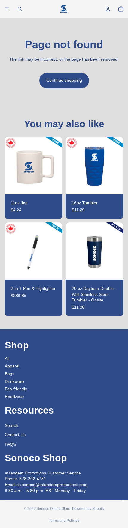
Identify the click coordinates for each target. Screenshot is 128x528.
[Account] (107, 8)
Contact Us (15, 434)
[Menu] (7, 9)
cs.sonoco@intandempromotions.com (52, 484)
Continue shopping (64, 80)
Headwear (14, 396)
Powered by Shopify (88, 509)
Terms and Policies (64, 520)
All (7, 358)
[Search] (19, 8)
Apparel (12, 366)
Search (11, 425)
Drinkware (14, 381)
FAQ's (10, 444)
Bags (9, 373)
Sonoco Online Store (53, 509)
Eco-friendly (16, 388)
